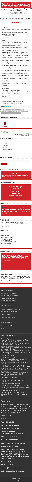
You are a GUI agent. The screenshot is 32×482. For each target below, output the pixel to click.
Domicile (3, 18)
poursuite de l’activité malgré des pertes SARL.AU (14, 394)
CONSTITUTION (14, 111)
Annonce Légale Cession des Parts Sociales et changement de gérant (16, 348)
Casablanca (7, 226)
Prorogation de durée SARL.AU (11, 390)
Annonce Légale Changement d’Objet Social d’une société (15, 353)
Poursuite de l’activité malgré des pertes (14, 392)
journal (13, 222)
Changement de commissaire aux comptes (15, 385)
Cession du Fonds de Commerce (8, 317)
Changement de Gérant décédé (11, 357)
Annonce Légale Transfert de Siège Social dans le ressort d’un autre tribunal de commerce (14, 369)
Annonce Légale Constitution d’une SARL (9, 293)
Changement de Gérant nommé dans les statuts (14, 362)
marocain (4, 223)
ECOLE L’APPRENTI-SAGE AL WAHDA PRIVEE (22, 134)
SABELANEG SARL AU (7, 149)
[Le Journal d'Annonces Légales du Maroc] (16, 4)
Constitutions (21, 18)
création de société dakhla (7, 113)
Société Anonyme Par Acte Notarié (8, 300)
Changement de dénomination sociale (14, 379)
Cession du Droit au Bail (6, 319)
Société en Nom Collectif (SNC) (7, 296)
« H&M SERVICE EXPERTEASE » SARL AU (12, 142)
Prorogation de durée (8, 389)
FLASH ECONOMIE (17, 478)
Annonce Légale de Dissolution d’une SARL (10, 308)
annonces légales (5, 111)
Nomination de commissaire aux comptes (15, 387)
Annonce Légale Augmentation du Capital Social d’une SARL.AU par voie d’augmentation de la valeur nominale (15, 344)
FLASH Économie (7, 208)
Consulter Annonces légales (12, 18)
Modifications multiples (9, 377)
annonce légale (6, 109)
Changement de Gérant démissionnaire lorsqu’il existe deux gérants (14, 359)
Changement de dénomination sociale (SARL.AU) (13, 381)
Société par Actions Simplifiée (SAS (8, 298)
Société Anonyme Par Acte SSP (7, 302)
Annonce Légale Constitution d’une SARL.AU (10, 295)
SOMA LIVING (5, 145)
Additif (2, 328)
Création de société (23, 111)
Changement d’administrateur (11, 384)
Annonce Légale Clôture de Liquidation (9, 311)
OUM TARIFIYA (17, 113)
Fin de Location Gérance (6, 320)
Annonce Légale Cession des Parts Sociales (15, 351)
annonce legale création (17, 109)
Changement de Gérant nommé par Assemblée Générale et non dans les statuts (15, 365)
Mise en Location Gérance (6, 322)
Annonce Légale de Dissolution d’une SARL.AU (10, 309)
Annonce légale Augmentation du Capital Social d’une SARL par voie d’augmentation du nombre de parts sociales (15, 340)
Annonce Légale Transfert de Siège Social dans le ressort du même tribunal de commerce (14, 374)
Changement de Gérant (9, 355)
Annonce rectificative (5, 330)
